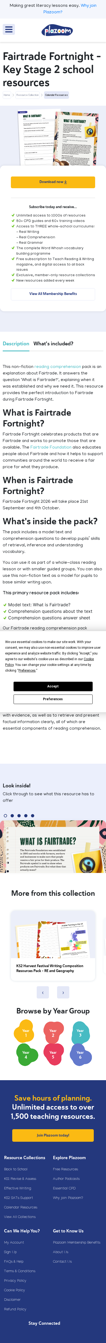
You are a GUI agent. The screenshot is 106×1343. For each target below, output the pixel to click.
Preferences (53, 699)
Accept (53, 686)
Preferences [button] (27, 670)
